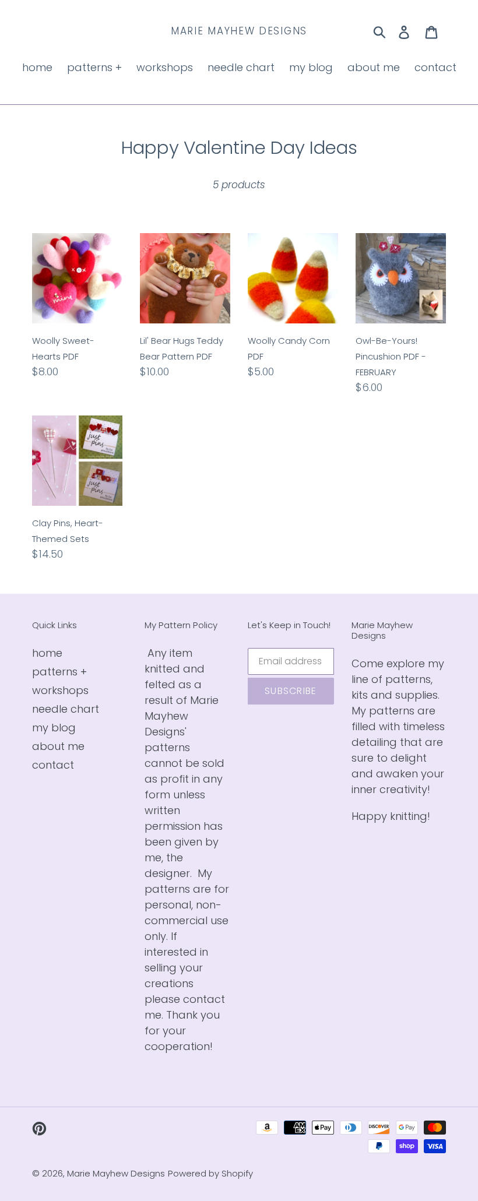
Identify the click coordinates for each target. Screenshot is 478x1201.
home (47, 653)
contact (53, 765)
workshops (60, 690)
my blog (54, 727)
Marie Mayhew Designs (239, 31)
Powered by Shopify (210, 1173)
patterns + (59, 671)
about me (58, 746)
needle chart (65, 709)
